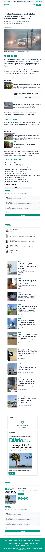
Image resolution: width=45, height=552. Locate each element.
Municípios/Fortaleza (27, 187)
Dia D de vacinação (30, 1)
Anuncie (6, 540)
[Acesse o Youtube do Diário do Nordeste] (27, 498)
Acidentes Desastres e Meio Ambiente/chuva (13, 187)
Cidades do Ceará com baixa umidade (19, 1)
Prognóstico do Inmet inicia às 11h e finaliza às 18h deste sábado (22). (27, 357)
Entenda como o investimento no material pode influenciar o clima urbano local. (26, 312)
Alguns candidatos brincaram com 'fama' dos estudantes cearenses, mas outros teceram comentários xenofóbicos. (26, 388)
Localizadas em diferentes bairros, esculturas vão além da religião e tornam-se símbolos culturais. (27, 326)
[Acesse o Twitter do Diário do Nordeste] (24, 498)
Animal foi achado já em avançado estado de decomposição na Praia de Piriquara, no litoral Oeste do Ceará (27, 341)
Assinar (11, 473)
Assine (20, 540)
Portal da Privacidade (24, 543)
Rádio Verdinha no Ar (7, 1)
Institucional (37, 540)
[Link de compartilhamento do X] (12, 56)
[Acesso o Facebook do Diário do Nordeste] (21, 498)
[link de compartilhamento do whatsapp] (5, 56)
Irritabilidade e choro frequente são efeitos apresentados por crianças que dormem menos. (26, 298)
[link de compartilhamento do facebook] (8, 56)
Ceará (14, 83)
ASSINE (38, 4)
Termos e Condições (18, 218)
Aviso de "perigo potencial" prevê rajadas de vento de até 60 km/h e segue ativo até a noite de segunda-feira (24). (27, 271)
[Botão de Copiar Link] (15, 56)
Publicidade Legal (39, 1)
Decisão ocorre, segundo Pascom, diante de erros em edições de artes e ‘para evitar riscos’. (27, 371)
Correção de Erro (34, 543)
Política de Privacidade (27, 218)
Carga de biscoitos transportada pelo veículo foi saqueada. (27, 286)
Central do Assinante (28, 540)
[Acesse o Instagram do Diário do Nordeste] (19, 498)
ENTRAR (33, 4)
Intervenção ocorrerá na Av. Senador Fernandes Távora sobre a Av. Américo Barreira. (26, 404)
